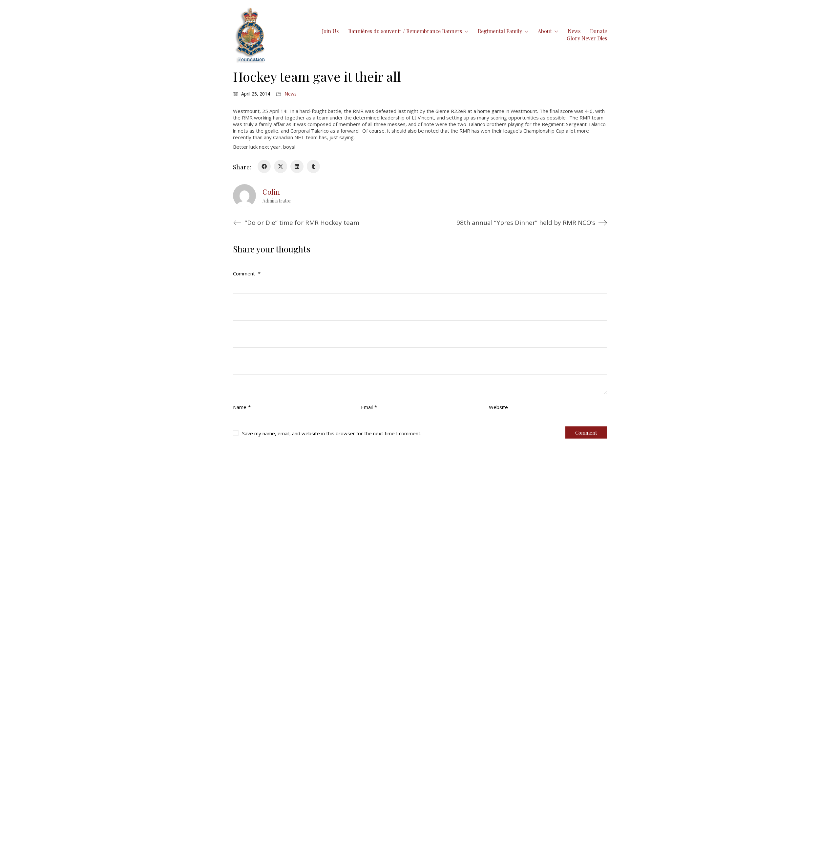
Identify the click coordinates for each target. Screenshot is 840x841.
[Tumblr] (313, 166)
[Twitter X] (280, 166)
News (290, 94)
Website (498, 407)
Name (242, 407)
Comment (247, 273)
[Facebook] (264, 166)
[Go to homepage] (250, 35)
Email (369, 407)
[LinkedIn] (297, 166)
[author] (244, 195)
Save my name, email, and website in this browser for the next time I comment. (331, 433)
